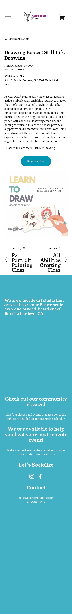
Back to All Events (18, 39)
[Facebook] (40, 476)
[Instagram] (31, 476)
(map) (7, 84)
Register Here (36, 161)
